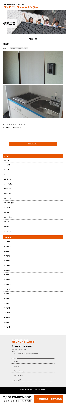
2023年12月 (7, 246)
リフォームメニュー (19, 371)
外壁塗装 (6, 226)
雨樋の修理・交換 (9, 203)
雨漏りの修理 (7, 193)
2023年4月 (7, 265)
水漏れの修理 (7, 188)
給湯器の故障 (7, 179)
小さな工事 (13, 48)
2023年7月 (7, 260)
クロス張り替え (8, 184)
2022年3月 (7, 327)
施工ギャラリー (18, 375)
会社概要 (16, 366)
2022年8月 (7, 303)
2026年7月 (7, 241)
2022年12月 (7, 284)
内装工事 (6, 160)
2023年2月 (7, 275)
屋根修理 (6, 212)
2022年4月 (7, 322)
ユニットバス (7, 198)
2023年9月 (7, 251)
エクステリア (7, 231)
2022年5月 (7, 317)
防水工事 (6, 221)
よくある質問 (17, 380)
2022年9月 (7, 298)
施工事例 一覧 (32, 144)
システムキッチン (9, 217)
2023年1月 (7, 279)
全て (26, 48)
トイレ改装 (7, 207)
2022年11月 (7, 289)
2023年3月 (7, 270)
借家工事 (20, 48)
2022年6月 (7, 312)
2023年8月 (7, 256)
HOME (16, 362)
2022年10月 (7, 293)
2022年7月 (7, 308)
